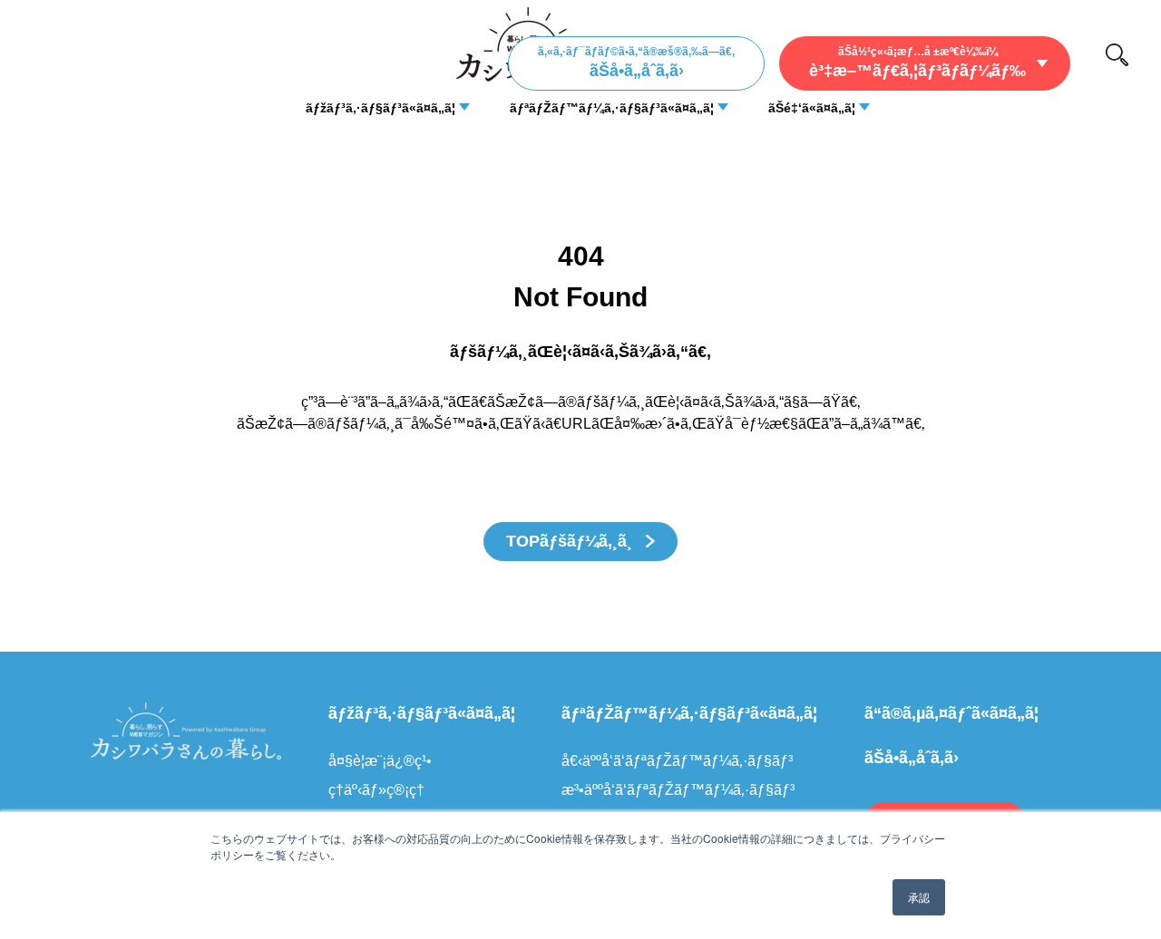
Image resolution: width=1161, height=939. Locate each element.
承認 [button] (919, 897)
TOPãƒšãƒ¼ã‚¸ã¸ (571, 541)
